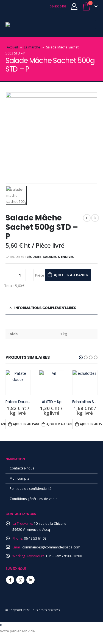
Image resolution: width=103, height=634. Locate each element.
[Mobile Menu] (91, 24)
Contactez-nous (22, 468)
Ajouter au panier (71, 274)
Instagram (20, 580)
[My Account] (74, 6)
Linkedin (30, 580)
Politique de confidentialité (30, 488)
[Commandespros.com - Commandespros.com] (20, 24)
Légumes (34, 257)
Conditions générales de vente (33, 498)
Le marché (32, 47)
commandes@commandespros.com (51, 547)
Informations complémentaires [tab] (45, 307)
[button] (80, 357)
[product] (18, 382)
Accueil (12, 47)
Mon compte (19, 478)
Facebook (10, 580)
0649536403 (57, 6)
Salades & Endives (58, 257)
